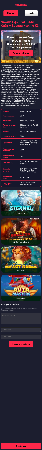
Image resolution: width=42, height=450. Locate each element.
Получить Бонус (21, 53)
